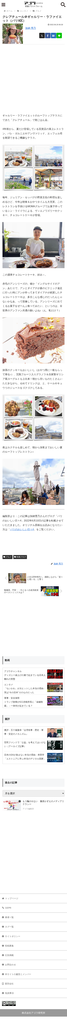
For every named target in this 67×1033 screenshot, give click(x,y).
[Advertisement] (33, 77)
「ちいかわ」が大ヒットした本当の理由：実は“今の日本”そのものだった (25, 690)
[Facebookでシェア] (47, 35)
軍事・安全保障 (11, 698)
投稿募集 (9, 945)
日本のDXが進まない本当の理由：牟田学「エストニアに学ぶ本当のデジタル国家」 (25, 757)
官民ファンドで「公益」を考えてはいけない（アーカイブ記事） (25, 744)
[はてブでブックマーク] (53, 35)
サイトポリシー (12, 936)
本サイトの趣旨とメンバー (18, 974)
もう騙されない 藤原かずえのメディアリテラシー (43, 803)
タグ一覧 (9, 926)
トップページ (11, 898)
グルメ (9, 557)
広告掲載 (9, 955)
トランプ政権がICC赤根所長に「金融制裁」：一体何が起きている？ (23, 704)
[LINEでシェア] (59, 35)
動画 (7, 660)
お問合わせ (10, 964)
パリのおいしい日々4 (22, 529)
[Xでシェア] (42, 35)
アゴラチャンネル (13, 671)
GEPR (8, 908)
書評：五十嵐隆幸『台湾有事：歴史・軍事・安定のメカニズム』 (23, 732)
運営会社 (9, 983)
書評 (7, 719)
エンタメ (8, 684)
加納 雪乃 (30, 28)
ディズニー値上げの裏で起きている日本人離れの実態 (25, 677)
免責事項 (9, 993)
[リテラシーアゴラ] (11, 805)
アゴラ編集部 (28, 809)
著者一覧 (9, 917)
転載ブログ (21, 557)
